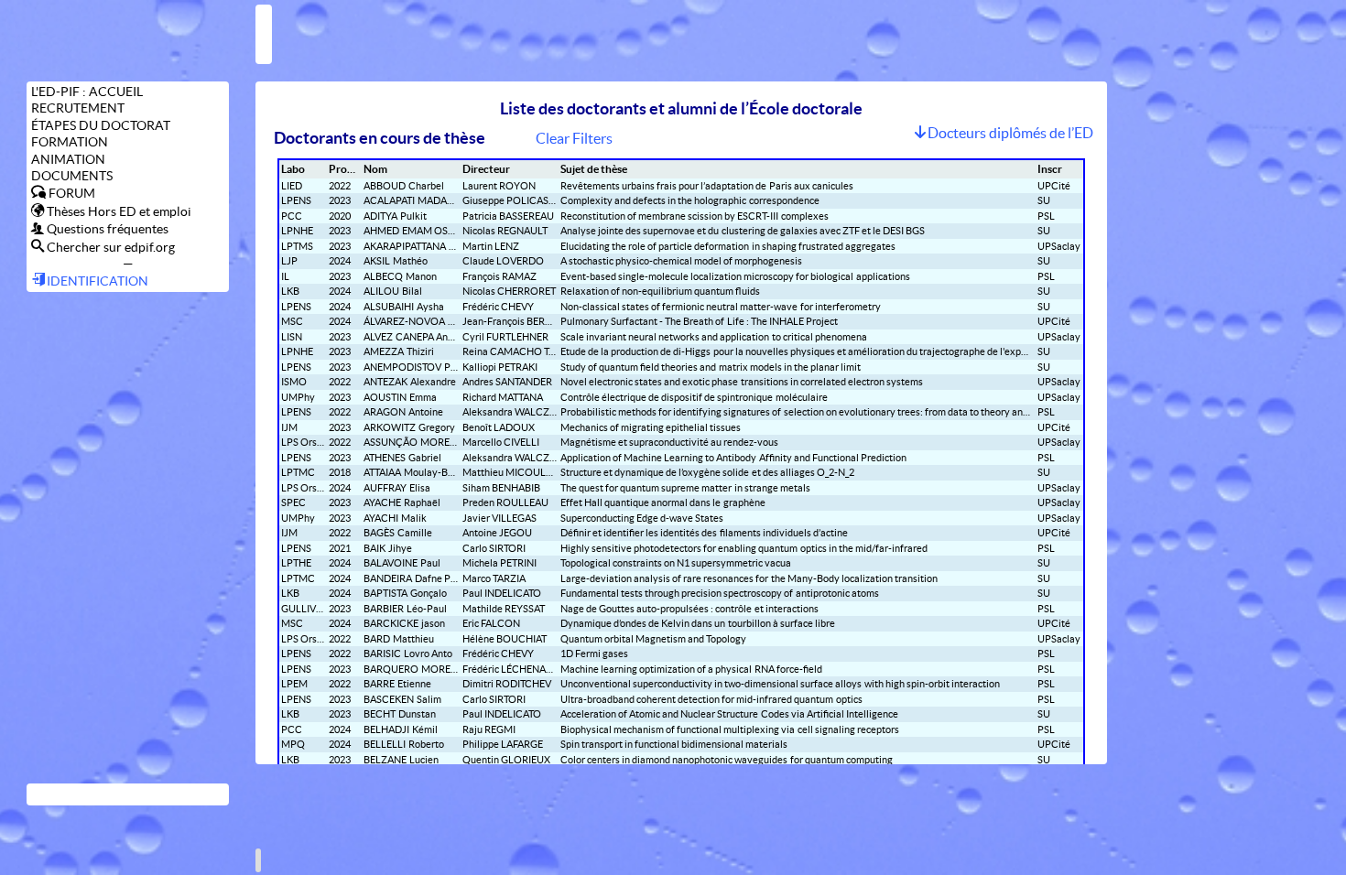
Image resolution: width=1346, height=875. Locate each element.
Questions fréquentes (106, 228)
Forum (70, 193)
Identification (96, 280)
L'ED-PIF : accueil (87, 91)
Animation (68, 159)
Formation (69, 141)
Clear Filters (574, 138)
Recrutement (78, 108)
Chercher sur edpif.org (109, 247)
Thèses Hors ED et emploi (117, 211)
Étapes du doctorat (100, 125)
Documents (72, 175)
